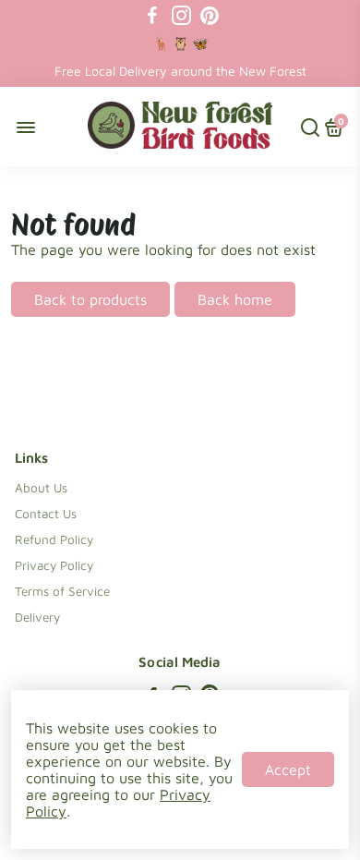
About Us (41, 487)
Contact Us (46, 513)
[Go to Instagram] (181, 15)
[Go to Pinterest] (209, 15)
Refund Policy (54, 539)
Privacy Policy (54, 565)
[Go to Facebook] (152, 15)
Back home (235, 299)
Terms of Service (62, 591)
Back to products (90, 299)
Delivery (37, 617)
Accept (288, 769)
